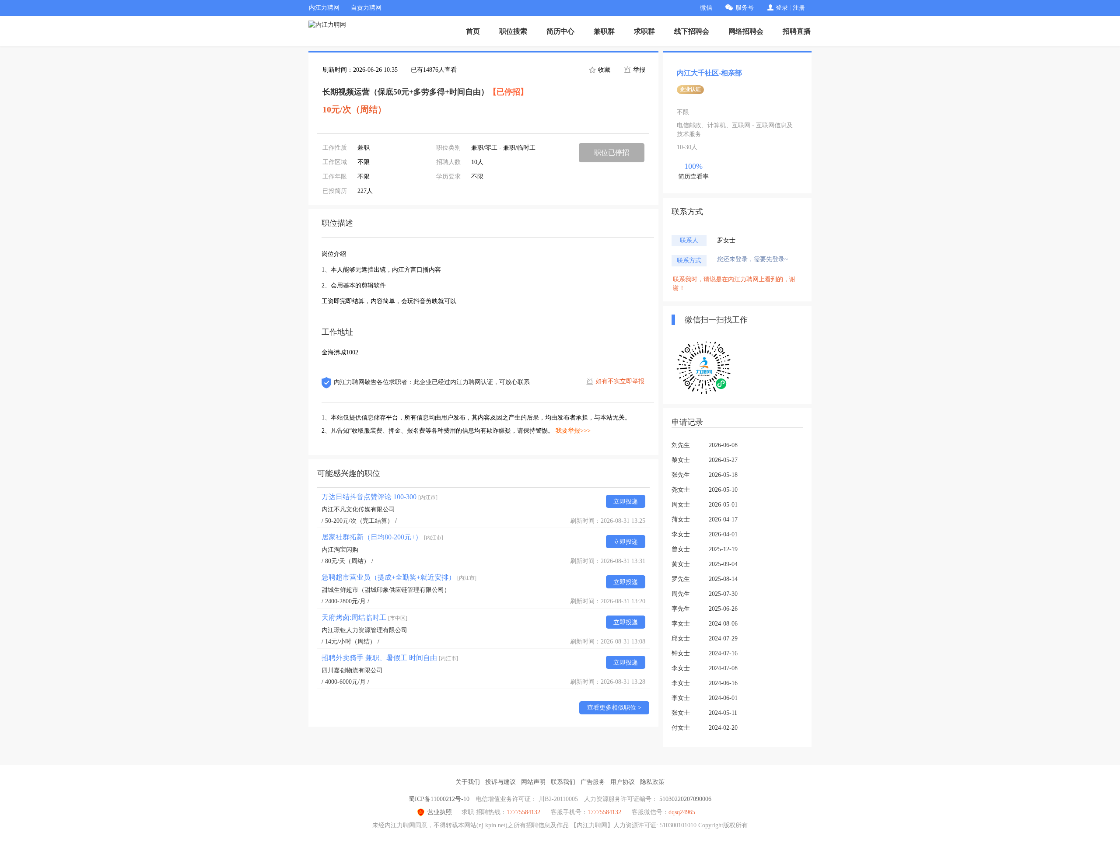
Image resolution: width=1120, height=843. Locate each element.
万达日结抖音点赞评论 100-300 (380, 496)
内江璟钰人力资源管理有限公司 (364, 630)
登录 (782, 7)
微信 (706, 7)
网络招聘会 (745, 31)
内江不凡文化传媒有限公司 (358, 509)
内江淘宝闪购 (340, 549)
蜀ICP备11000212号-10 (439, 799)
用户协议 (622, 782)
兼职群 (604, 31)
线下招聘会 (691, 31)
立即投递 (625, 501)
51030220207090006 (685, 799)
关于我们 (467, 782)
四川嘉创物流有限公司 (352, 670)
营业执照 (439, 812)
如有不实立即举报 (619, 381)
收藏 (603, 69)
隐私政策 (652, 782)
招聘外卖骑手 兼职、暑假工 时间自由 (390, 657)
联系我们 (563, 782)
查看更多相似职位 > (614, 707)
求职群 (644, 31)
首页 (473, 31)
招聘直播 (797, 31)
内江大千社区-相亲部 (709, 73)
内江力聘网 (324, 7)
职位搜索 (513, 31)
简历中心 (560, 31)
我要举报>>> (573, 430)
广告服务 (593, 782)
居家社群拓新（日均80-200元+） (382, 537)
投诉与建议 (500, 782)
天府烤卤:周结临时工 (364, 617)
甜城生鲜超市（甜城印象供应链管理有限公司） (386, 590)
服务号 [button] (744, 7)
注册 (799, 7)
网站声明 (533, 782)
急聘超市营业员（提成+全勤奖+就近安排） (399, 577)
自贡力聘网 (366, 7)
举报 (638, 69)
